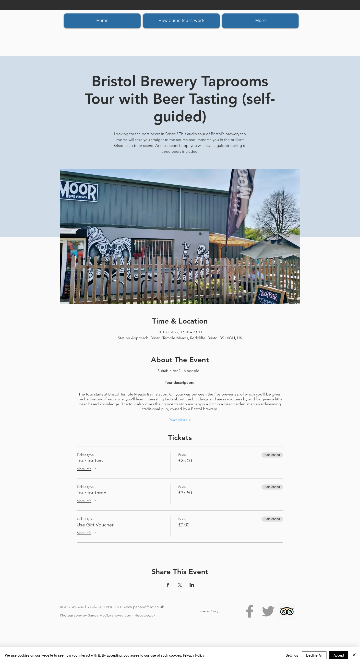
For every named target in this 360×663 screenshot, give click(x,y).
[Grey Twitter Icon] (268, 611)
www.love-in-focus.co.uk (135, 615)
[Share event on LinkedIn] (192, 585)
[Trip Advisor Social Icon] (286, 611)
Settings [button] (292, 655)
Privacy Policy (193, 655)
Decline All (314, 655)
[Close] (354, 655)
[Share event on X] (180, 585)
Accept (339, 655)
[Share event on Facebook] (168, 585)
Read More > (179, 420)
